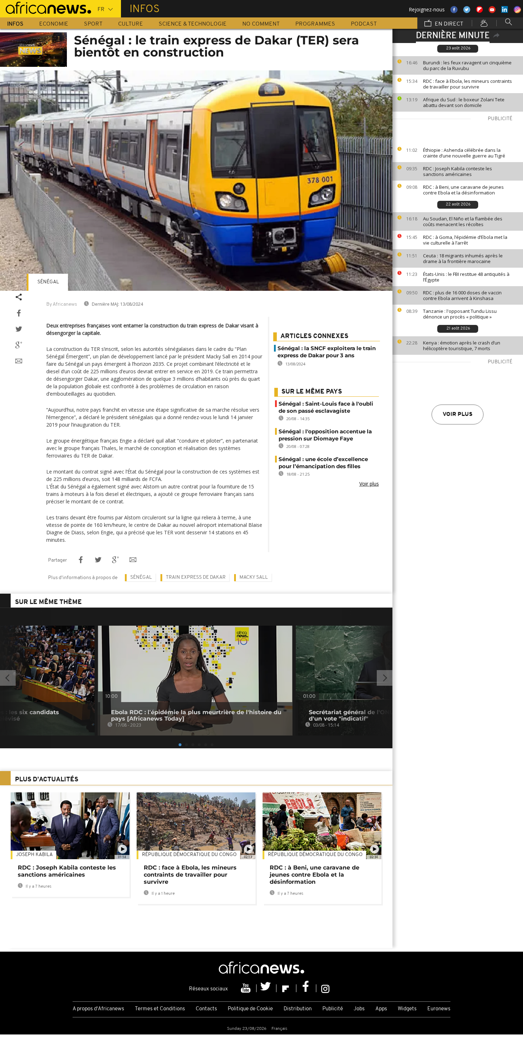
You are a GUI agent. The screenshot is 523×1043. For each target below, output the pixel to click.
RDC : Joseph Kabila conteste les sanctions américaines (457, 171)
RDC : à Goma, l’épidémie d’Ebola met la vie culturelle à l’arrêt (465, 240)
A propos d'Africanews (98, 1009)
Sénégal (48, 282)
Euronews (438, 1009)
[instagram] (325, 988)
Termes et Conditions (160, 1009)
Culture (130, 24)
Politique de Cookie (250, 1009)
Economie (53, 24)
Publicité (332, 1009)
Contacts (206, 1009)
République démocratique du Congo (189, 854)
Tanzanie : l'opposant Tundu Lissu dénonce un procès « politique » (460, 314)
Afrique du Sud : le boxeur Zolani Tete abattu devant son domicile (463, 102)
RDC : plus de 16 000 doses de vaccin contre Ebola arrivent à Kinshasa (462, 295)
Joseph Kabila (34, 854)
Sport (93, 24)
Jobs (359, 1009)
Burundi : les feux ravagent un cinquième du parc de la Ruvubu (467, 65)
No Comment (261, 24)
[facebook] (306, 988)
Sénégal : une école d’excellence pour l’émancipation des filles (323, 463)
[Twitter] (266, 988)
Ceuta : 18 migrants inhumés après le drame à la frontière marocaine (463, 258)
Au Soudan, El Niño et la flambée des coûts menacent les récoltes (462, 221)
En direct (448, 24)
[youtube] (247, 988)
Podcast (364, 24)
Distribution (298, 1009)
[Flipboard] (286, 988)
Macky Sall (253, 577)
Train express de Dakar (196, 577)
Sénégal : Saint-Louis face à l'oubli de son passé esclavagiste (326, 407)
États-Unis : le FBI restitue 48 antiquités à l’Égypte (466, 277)
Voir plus (457, 414)
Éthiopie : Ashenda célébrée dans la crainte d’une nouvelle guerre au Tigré (464, 153)
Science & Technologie (193, 24)
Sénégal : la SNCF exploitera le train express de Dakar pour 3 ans (327, 352)
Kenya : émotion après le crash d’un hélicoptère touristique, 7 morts (461, 345)
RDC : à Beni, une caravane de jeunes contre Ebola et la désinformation (463, 190)
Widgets (407, 1009)
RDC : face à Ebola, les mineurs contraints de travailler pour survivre (467, 84)
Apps (381, 1009)
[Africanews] (45, 7)
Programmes (315, 24)
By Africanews (61, 304)
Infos (15, 24)
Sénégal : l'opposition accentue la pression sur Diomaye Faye (325, 435)
